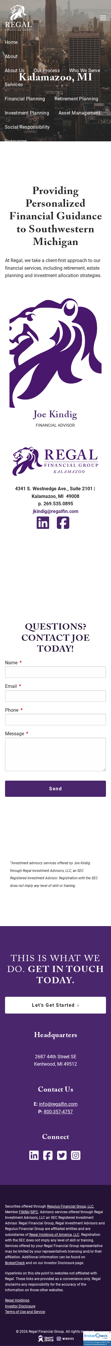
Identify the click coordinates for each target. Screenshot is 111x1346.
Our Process (47, 70)
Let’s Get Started (55, 1005)
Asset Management (79, 113)
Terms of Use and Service (25, 1312)
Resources (16, 141)
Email (33, 686)
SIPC (34, 1212)
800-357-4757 (58, 1112)
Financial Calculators (47, 155)
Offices (12, 183)
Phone (34, 710)
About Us (14, 70)
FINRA (24, 1212)
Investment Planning (27, 113)
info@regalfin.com (58, 1104)
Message (36, 733)
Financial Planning (25, 99)
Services (14, 84)
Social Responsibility (27, 127)
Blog (10, 155)
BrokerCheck (15, 1263)
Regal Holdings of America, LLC (54, 1235)
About (11, 56)
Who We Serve (84, 70)
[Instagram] (76, 1157)
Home (11, 42)
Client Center (18, 198)
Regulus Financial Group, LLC (70, 1206)
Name (33, 662)
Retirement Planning (77, 99)
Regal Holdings (17, 1300)
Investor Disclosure (25, 169)
